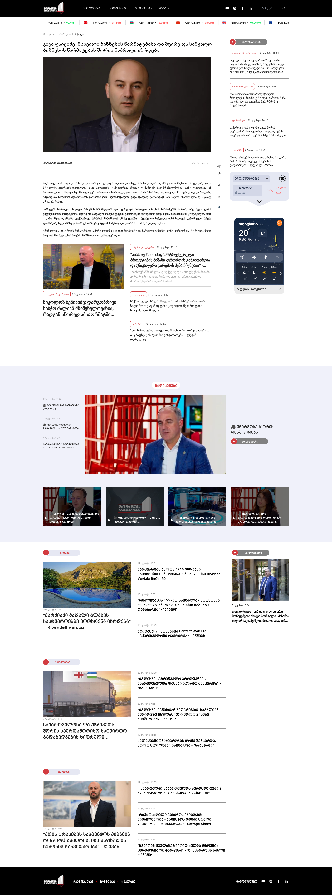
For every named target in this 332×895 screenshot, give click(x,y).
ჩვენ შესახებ (83, 881)
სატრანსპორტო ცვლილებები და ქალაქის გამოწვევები (61, 446)
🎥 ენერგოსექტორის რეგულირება (252, 429)
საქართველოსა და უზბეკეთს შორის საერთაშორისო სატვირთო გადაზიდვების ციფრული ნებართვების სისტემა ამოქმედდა (168, 305)
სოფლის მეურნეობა (57, 294)
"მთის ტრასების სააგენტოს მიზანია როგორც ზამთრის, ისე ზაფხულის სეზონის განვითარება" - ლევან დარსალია (169, 335)
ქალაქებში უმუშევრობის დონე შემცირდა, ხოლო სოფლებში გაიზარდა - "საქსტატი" (177, 743)
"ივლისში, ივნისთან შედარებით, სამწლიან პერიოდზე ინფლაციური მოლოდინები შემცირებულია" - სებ (178, 714)
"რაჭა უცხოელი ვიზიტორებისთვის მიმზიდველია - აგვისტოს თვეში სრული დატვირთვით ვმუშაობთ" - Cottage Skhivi (174, 819)
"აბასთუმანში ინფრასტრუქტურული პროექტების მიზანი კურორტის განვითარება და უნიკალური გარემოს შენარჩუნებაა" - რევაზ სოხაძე (170, 260)
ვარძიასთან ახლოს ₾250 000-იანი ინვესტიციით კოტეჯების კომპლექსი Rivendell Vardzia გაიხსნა (180, 574)
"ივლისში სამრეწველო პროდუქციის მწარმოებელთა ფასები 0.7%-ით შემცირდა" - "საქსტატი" (179, 683)
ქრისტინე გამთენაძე (57, 163)
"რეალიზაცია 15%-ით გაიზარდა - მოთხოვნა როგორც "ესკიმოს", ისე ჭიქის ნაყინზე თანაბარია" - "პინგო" (179, 605)
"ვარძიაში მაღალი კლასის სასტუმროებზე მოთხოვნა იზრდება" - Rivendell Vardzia (87, 621)
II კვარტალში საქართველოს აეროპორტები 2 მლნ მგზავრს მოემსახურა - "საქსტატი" (180, 791)
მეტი (163, 8)
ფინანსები (118, 8)
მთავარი (49, 34)
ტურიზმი (137, 323)
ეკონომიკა (143, 8)
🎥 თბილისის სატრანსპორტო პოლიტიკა (61, 407)
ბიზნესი (65, 34)
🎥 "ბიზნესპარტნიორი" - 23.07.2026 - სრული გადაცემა (61, 427)
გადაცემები (92, 8)
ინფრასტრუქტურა (143, 247)
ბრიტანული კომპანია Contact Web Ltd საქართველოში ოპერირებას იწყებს (172, 634)
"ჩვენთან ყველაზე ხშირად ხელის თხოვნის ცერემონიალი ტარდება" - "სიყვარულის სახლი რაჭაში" (181, 850)
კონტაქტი (107, 881)
